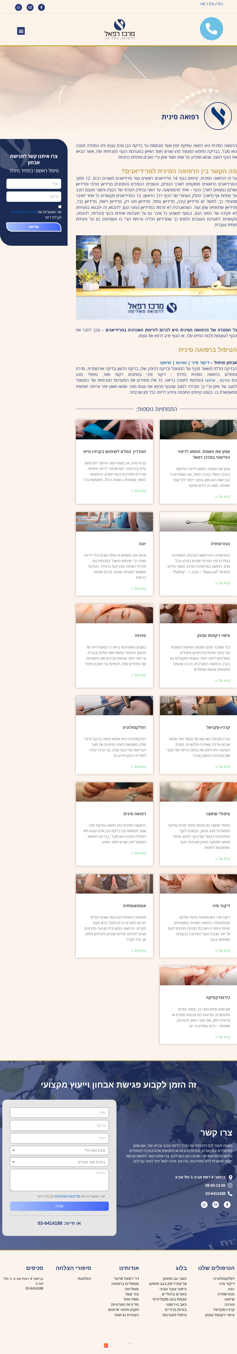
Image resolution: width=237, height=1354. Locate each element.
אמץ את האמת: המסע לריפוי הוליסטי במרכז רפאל (204, 454)
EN (211, 4)
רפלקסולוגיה (134, 727)
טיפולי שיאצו (218, 813)
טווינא (181, 362)
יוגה (142, 543)
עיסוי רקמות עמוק (213, 635)
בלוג (181, 1268)
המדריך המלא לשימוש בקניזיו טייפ (114, 451)
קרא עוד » (222, 496)
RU (220, 4)
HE (203, 4)
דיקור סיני (200, 362)
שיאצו (165, 362)
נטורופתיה (220, 543)
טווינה (140, 635)
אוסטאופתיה (134, 905)
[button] (21, 31)
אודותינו (129, 1268)
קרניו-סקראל (218, 727)
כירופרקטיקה (218, 997)
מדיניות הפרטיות (24, 212)
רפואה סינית (134, 813)
